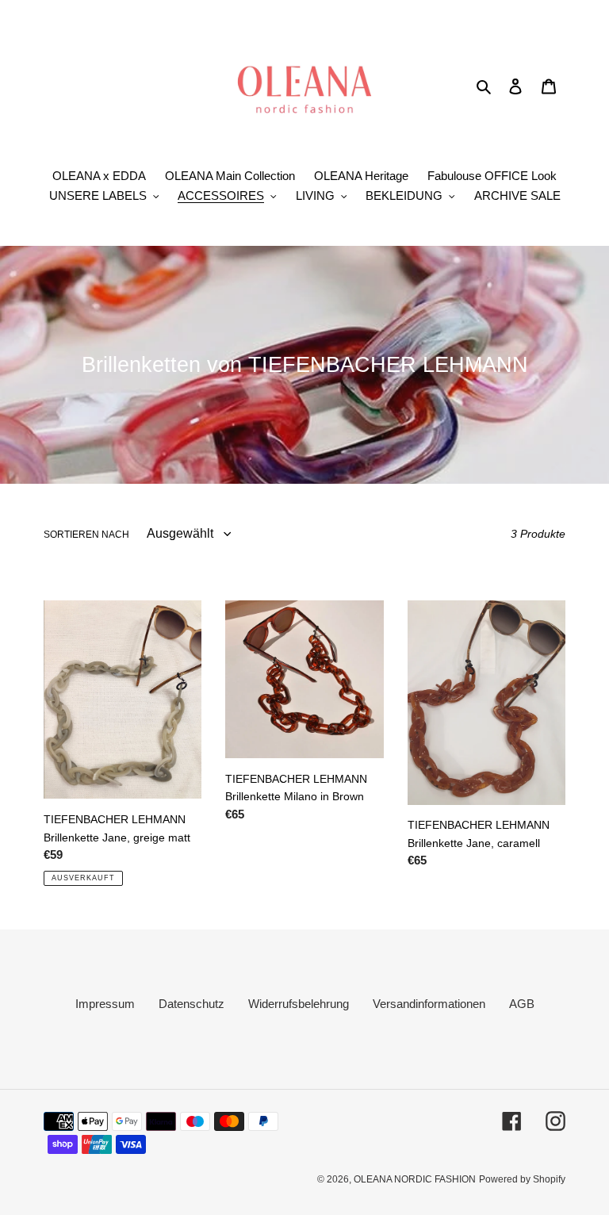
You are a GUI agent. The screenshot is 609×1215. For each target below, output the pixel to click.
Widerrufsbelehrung (298, 1003)
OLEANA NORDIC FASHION (415, 1179)
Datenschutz (191, 1003)
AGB (521, 1003)
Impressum (105, 1003)
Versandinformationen (429, 1003)
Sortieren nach (86, 534)
